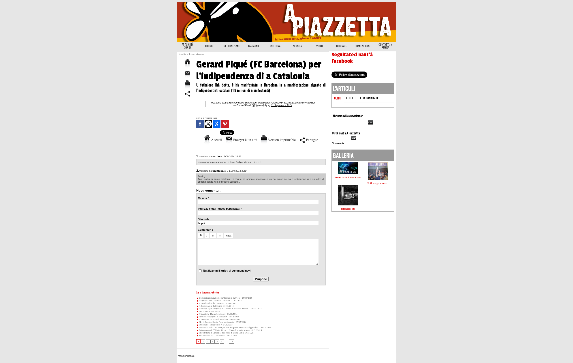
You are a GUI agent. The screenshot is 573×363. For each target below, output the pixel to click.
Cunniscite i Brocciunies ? (210, 324)
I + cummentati (369, 98)
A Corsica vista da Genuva (210, 306)
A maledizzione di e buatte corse (348, 177)
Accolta (182, 54)
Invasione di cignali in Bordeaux (213, 316)
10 (232, 341)
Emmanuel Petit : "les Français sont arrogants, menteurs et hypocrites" (229, 327)
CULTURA (275, 46)
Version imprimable (281, 139)
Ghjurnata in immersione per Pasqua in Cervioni (219, 298)
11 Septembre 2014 (281, 105)
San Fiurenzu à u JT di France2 (212, 335)
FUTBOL (209, 46)
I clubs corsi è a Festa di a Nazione (213, 319)
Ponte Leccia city (348, 208)
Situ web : (204, 219)
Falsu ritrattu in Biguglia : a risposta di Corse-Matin (221, 332)
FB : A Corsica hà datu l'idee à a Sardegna (216, 322)
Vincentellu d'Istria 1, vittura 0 (212, 314)
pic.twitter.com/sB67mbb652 (299, 102)
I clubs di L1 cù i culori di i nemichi (214, 300)
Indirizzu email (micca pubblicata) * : (221, 208)
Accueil (216, 139)
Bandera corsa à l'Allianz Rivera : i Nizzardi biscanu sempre (224, 330)
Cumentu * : (205, 229)
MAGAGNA (253, 46)
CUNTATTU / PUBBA (385, 46)
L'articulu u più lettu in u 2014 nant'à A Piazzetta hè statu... (224, 308)
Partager (311, 139)
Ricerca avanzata (338, 143)
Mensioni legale (186, 356)
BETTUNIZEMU (231, 46)
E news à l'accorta (196, 54)
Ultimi (337, 98)
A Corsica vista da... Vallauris (211, 303)
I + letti (350, 98)
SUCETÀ (297, 46)
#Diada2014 (276, 102)
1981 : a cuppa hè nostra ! (377, 183)
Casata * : (204, 198)
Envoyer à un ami (244, 139)
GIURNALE (341, 46)
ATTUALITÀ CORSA (187, 46)
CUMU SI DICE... (363, 46)
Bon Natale (204, 311)
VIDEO (319, 46)
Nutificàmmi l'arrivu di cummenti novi (226, 270)
